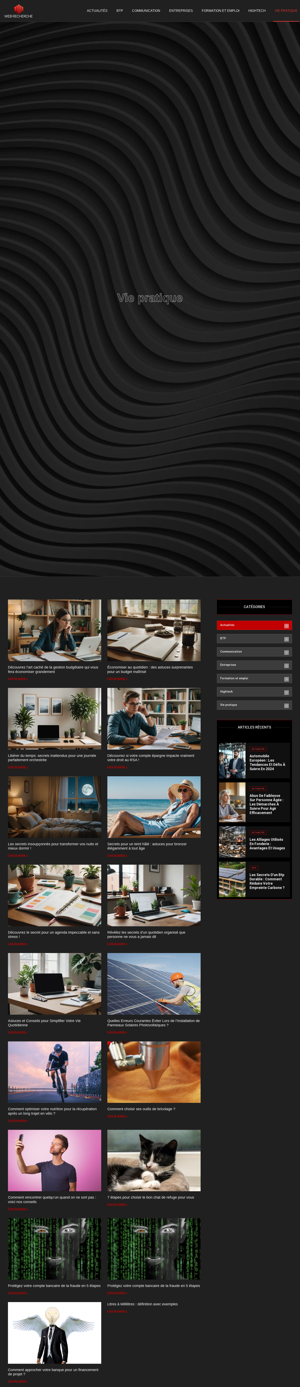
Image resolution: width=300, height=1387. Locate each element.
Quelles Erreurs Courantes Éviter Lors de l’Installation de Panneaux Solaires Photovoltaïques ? (153, 1023)
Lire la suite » (18, 678)
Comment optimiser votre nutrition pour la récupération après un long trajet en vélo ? (52, 1111)
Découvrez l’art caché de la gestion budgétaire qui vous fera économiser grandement (53, 669)
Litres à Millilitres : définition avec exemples (142, 1304)
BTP (120, 10)
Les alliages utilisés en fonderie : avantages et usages (267, 844)
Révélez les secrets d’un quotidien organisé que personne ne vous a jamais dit (146, 934)
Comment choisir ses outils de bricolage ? (141, 1109)
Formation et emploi (220, 10)
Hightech (257, 10)
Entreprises (181, 10)
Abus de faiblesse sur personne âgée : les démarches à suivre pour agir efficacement (266, 804)
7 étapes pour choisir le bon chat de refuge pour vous (150, 1197)
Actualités (97, 10)
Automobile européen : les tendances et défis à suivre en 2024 (267, 762)
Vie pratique (286, 10)
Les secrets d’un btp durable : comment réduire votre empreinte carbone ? (267, 881)
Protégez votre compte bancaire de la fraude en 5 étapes (54, 1286)
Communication (146, 10)
